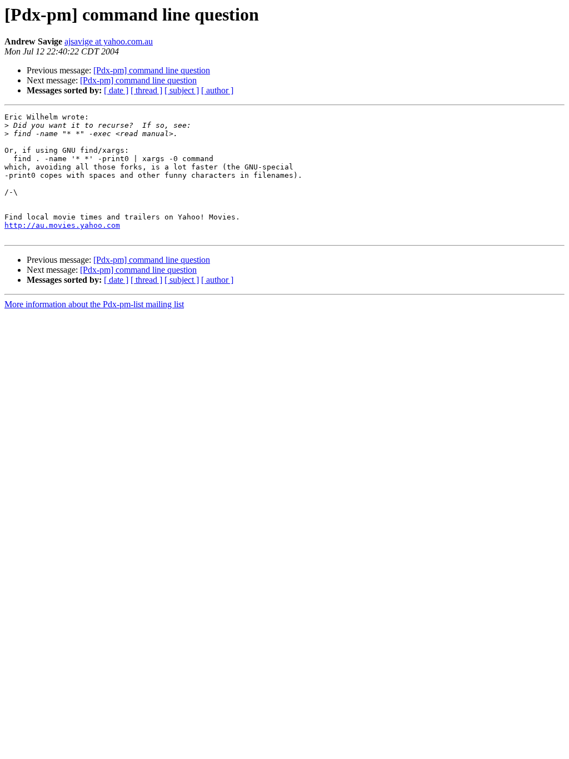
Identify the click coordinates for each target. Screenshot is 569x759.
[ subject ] (181, 90)
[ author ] (217, 90)
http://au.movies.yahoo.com (62, 225)
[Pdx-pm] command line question (151, 70)
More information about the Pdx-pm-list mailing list (94, 304)
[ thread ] (146, 90)
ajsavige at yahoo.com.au (108, 41)
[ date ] (116, 90)
